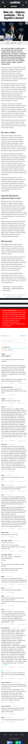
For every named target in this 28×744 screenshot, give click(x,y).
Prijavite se (24, 335)
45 (20, 43)
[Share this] (11, 742)
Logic (7, 43)
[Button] (5, 6)
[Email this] (8, 742)
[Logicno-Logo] (15, 2)
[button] (3, 2)
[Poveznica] (26, 2)
